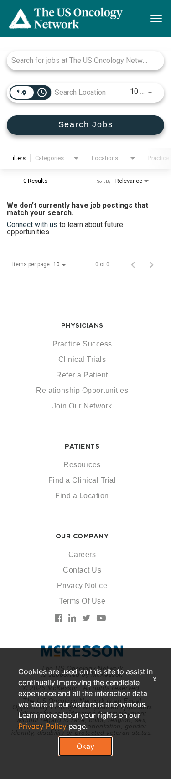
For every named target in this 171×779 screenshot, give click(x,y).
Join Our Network (82, 406)
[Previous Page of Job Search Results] (133, 264)
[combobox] (80, 60)
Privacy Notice (82, 585)
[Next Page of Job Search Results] (151, 264)
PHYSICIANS (82, 325)
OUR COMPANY (82, 536)
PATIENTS (82, 446)
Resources (82, 465)
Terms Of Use (82, 601)
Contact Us (82, 570)
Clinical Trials (82, 359)
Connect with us (33, 224)
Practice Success (82, 344)
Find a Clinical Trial (82, 480)
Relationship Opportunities (82, 390)
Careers (82, 554)
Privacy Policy (42, 726)
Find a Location (82, 496)
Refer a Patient (82, 375)
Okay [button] (85, 746)
